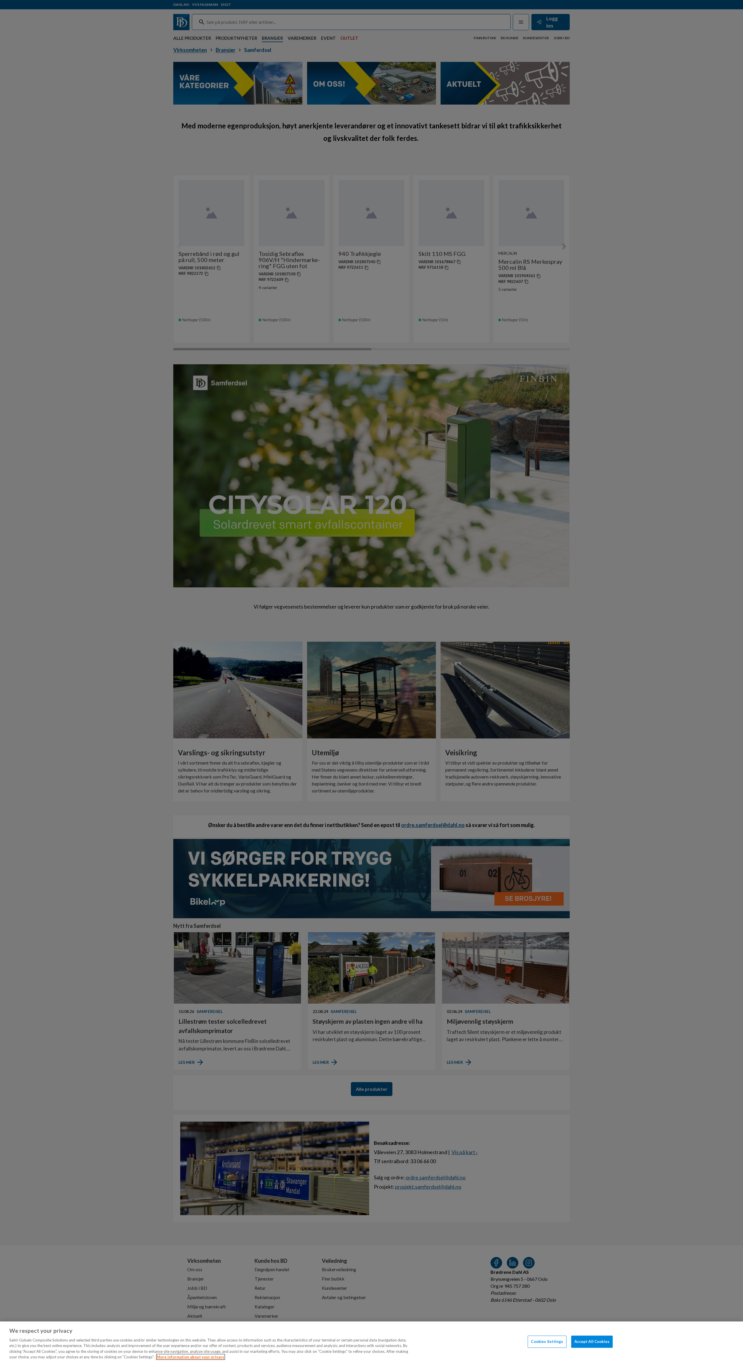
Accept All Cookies (591, 1341)
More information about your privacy (190, 1357)
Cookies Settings (547, 1341)
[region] (371, 1342)
